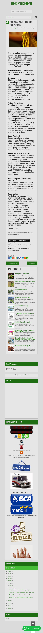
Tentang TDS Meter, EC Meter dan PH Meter (21, 597)
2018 (9, 601)
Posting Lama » (32, 263)
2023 (9, 576)
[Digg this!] (18, 258)
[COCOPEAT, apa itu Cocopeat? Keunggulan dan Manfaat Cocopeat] (11, 348)
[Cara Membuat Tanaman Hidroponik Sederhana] (11, 316)
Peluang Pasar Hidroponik (22, 273)
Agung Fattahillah (8, 22)
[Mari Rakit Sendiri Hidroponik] (11, 324)
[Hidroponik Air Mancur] (11, 292)
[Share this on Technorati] (27, 258)
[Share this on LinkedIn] (23, 258)
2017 (9, 603)
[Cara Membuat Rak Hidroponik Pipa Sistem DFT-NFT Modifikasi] (11, 333)
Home (11, 28)
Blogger (27, 374)
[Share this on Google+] (13, 258)
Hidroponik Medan (21, 4)
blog (15, 28)
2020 (9, 581)
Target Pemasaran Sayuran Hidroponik (25, 281)
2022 (9, 578)
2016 (9, 605)
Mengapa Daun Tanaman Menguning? (19, 590)
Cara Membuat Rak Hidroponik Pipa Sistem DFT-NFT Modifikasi (24, 331)
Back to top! (33, 623)
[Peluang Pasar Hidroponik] (11, 276)
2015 (9, 608)
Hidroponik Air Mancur (21, 290)
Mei (10, 585)
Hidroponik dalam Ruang (21, 306)
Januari (11, 588)
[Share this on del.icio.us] (20, 258)
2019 (9, 583)
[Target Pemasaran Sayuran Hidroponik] (11, 284)
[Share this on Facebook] (9, 258)
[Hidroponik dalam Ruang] (11, 308)
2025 (9, 571)
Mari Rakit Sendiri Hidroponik (22, 322)
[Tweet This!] (11, 258)
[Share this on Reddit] (25, 258)
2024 (9, 573)
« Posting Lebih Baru (12, 263)
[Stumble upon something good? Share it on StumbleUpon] (16, 258)
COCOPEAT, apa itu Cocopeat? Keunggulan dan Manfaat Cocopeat (24, 346)
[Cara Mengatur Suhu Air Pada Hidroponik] (11, 300)
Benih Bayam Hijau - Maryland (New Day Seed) (22, 592)
